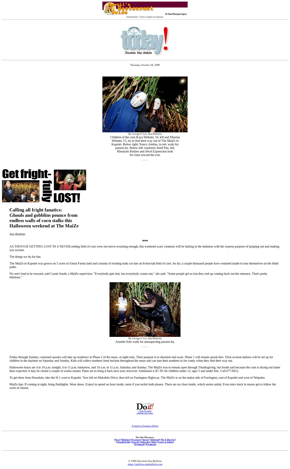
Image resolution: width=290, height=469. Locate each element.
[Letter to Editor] (165, 442)
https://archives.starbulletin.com (145, 464)
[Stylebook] (139, 444)
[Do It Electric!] (168, 439)
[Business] (126, 439)
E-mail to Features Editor (145, 425)
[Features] (136, 439)
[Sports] (145, 439)
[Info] (154, 442)
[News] (117, 439)
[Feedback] (151, 444)
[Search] (135, 442)
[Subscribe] (145, 442)
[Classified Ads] (123, 442)
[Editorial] (155, 439)
